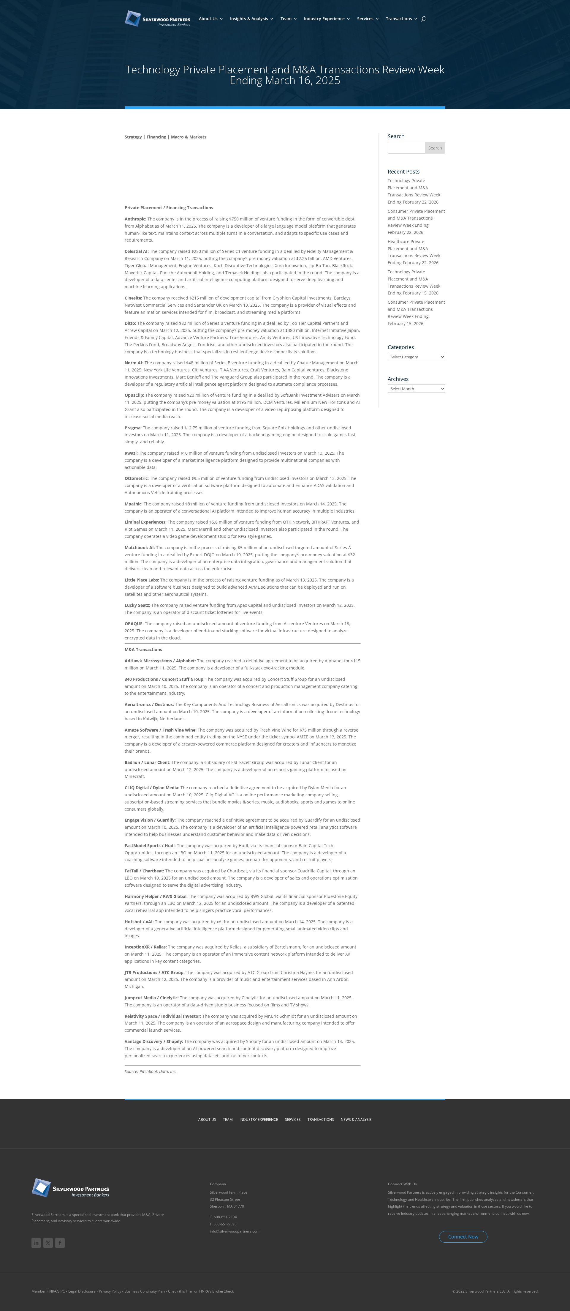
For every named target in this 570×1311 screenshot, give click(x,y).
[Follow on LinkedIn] (36, 1243)
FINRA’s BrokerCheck (216, 1291)
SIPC (62, 1291)
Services (365, 18)
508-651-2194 (225, 1216)
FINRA (51, 1291)
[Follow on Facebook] (60, 1243)
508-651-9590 (225, 1224)
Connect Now (463, 1236)
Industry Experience (324, 18)
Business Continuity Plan (144, 1291)
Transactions (399, 18)
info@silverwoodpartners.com (234, 1231)
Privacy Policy (110, 1291)
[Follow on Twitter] (48, 1243)
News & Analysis (356, 1119)
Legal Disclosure (82, 1291)
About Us (208, 18)
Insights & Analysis (249, 18)
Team (286, 18)
